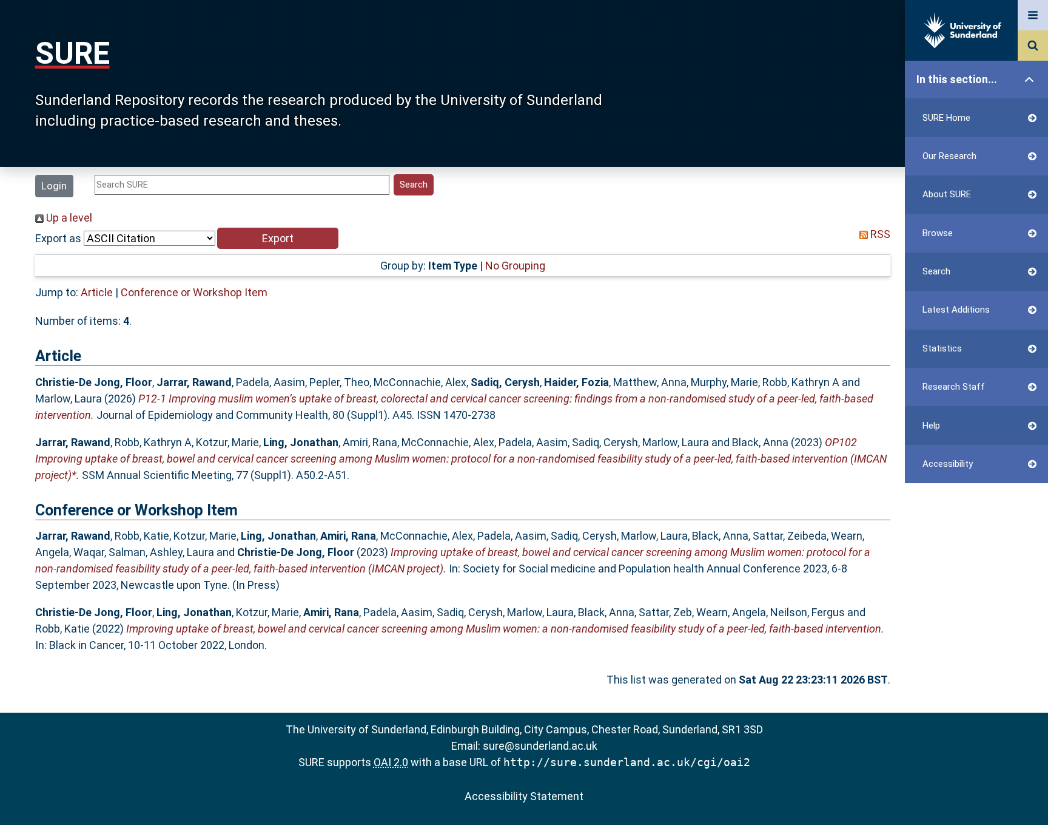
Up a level (68, 217)
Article (97, 292)
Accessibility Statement (524, 796)
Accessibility (947, 463)
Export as (58, 238)
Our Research (949, 156)
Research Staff (953, 386)
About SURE (946, 194)
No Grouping (515, 265)
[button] (277, 238)
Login (54, 186)
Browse (937, 233)
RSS (879, 234)
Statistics (942, 348)
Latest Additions (956, 309)
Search (936, 271)
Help (931, 425)
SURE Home (946, 117)
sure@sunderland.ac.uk (540, 745)
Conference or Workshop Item (194, 292)
